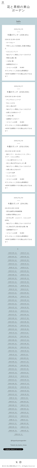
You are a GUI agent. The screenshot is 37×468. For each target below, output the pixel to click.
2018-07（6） (25, 427)
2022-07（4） (25, 340)
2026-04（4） (12, 260)
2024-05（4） (25, 300)
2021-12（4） (13, 354)
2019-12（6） (13, 398)
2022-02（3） (12, 350)
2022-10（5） (12, 336)
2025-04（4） (12, 282)
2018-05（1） (25, 430)
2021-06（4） (13, 365)
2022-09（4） (24, 336)
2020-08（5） (12, 383)
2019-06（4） (13, 409)
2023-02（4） (12, 329)
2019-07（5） (25, 405)
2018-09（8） (24, 423)
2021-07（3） (25, 361)
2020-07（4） (25, 383)
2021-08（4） (13, 361)
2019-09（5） (24, 401)
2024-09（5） (24, 293)
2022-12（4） (13, 332)
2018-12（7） (13, 419)
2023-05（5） (25, 322)
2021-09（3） (24, 358)
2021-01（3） (25, 372)
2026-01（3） (25, 264)
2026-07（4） (25, 253)
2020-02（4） (12, 394)
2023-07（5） (25, 318)
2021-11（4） (25, 354)
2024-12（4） (13, 289)
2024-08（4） (12, 296)
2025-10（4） (12, 271)
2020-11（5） (25, 376)
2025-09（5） (24, 271)
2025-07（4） (25, 274)
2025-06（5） (12, 278)
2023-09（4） (24, 314)
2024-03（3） (25, 303)
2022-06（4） (12, 343)
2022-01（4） (25, 350)
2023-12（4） (13, 311)
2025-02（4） (12, 285)
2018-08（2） (13, 427)
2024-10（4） (12, 293)
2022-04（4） (12, 347)
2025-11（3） (25, 267)
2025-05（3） (25, 278)
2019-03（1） (25, 412)
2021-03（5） (25, 369)
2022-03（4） (25, 347)
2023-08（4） (12, 318)
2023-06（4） (12, 322)
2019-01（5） (25, 416)
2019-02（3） (13, 416)
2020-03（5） (25, 390)
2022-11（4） (25, 332)
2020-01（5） (25, 394)
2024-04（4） (12, 303)
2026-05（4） (25, 256)
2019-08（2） (13, 405)
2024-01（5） (25, 307)
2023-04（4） (12, 325)
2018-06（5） (13, 430)
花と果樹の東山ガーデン (18, 8)
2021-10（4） (13, 358)
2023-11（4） (25, 311)
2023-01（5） (25, 329)
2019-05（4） (25, 409)
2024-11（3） (25, 289)
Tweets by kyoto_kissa (18, 445)
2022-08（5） (12, 340)
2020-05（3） (25, 387)
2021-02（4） (13, 372)
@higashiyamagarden (18, 440)
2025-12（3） (13, 267)
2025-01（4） (25, 285)
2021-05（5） (25, 365)
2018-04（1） (19, 434)
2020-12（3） (13, 376)
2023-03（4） (25, 325)
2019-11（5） (25, 398)
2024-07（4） (25, 296)
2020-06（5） (12, 387)
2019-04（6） (13, 412)
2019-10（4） (13, 401)
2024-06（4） (12, 300)
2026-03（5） (25, 260)
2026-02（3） (12, 264)
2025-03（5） (25, 282)
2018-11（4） (25, 419)
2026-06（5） (12, 256)
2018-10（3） (13, 423)
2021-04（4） (13, 369)
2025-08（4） (12, 274)
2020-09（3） (25, 380)
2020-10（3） (12, 380)
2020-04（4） (12, 390)
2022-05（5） (25, 343)
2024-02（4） (12, 307)
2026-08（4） (12, 253)
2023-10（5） (12, 314)
